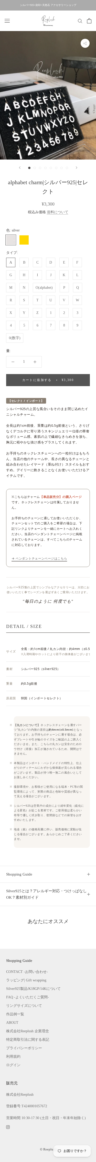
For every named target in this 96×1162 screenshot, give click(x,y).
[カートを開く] (89, 20)
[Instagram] (8, 1127)
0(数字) (14, 338)
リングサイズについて (24, 1006)
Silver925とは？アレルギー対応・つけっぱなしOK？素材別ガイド (46, 894)
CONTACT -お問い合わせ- (27, 972)
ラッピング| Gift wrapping (26, 980)
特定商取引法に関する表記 (27, 1040)
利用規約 (13, 1056)
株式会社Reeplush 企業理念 (27, 1031)
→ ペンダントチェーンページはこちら (39, 558)
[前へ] (19, 167)
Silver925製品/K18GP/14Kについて (33, 989)
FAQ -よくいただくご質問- (27, 997)
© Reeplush (48, 1149)
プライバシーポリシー (24, 1048)
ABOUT (12, 1023)
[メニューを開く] (7, 21)
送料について (57, 212)
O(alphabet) (44, 288)
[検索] (80, 20)
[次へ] (76, 167)
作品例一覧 (15, 1014)
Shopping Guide (19, 874)
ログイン (13, 1065)
